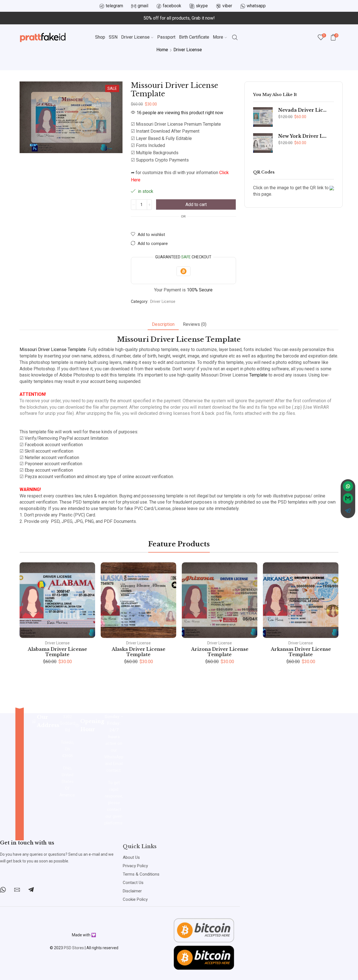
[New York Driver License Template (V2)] (263, 143)
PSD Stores (74, 948)
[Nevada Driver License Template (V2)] (263, 117)
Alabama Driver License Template (57, 651)
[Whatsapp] (3, 889)
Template (258, 375)
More (218, 37)
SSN (113, 37)
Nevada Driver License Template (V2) (302, 110)
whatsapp (256, 5)
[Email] (17, 889)
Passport (166, 37)
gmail (143, 5)
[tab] (163, 324)
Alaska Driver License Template (138, 651)
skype (202, 5)
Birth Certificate (194, 37)
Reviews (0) (194, 324)
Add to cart (196, 204)
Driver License (135, 37)
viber (227, 5)
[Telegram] (31, 889)
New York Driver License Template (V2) (302, 136)
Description (163, 324)
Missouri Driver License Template (53, 349)
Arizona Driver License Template (219, 651)
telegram (114, 5)
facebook (172, 5)
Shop (100, 37)
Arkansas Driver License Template (301, 651)
